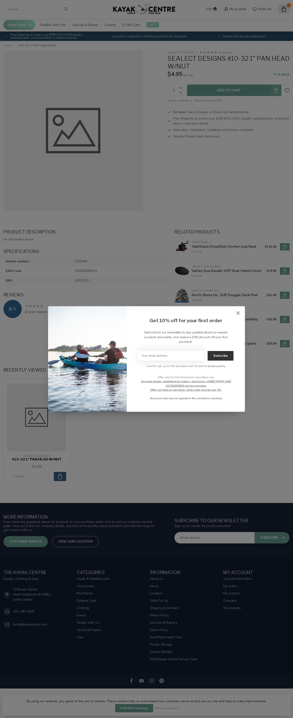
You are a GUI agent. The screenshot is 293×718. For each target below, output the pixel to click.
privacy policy (216, 366)
